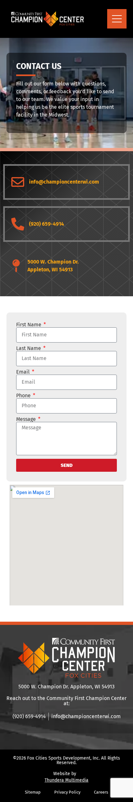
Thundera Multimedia (66, 780)
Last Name (29, 348)
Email (23, 372)
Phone (24, 395)
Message (26, 419)
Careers (101, 792)
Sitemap (33, 792)
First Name (29, 324)
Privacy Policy (67, 792)
